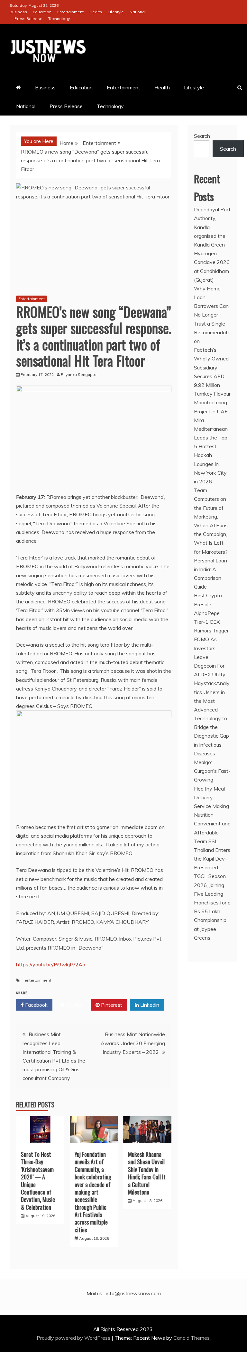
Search (202, 136)
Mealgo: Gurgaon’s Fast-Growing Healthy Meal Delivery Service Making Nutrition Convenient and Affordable (212, 797)
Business (18, 11)
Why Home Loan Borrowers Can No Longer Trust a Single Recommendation (211, 314)
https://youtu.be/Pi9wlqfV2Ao (50, 964)
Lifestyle (116, 11)
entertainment (37, 980)
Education (42, 11)
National (138, 11)
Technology (59, 18)
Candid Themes (191, 1338)
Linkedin (149, 1005)
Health (95, 11)
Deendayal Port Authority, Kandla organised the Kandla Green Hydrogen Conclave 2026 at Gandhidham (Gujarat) (212, 244)
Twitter (74, 1005)
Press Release (28, 18)
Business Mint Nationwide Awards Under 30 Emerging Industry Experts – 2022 (133, 1043)
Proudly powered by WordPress (74, 1338)
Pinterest (111, 1005)
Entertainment (70, 11)
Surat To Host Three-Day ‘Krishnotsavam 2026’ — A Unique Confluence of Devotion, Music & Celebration (38, 1180)
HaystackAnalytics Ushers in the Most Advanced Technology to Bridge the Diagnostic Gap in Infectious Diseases (212, 718)
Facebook (36, 1005)
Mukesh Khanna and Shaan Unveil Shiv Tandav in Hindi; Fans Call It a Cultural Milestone (147, 1173)
